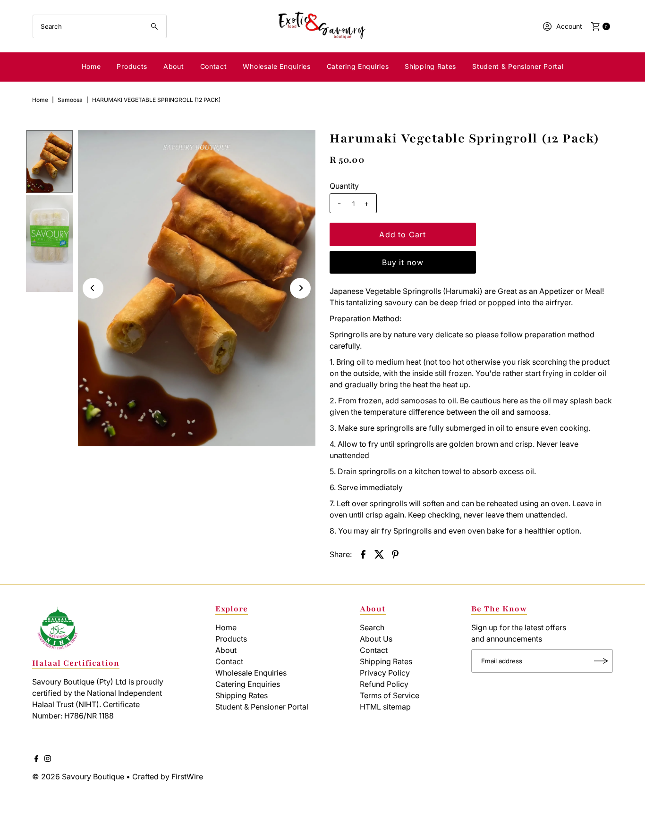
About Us (376, 638)
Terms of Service (389, 695)
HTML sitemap (385, 706)
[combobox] (100, 26)
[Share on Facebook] (363, 554)
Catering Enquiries (358, 66)
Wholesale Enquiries (276, 66)
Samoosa (70, 99)
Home (91, 66)
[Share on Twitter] (379, 554)
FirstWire (186, 776)
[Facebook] (36, 759)
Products (132, 66)
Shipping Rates (430, 66)
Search (372, 627)
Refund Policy (384, 684)
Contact (213, 66)
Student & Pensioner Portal (517, 66)
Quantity (344, 186)
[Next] (300, 288)
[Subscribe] (601, 661)
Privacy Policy (385, 672)
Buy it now (403, 262)
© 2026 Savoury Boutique (78, 776)
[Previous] (93, 288)
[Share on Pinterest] (395, 554)
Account (569, 26)
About (173, 66)
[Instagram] (47, 759)
